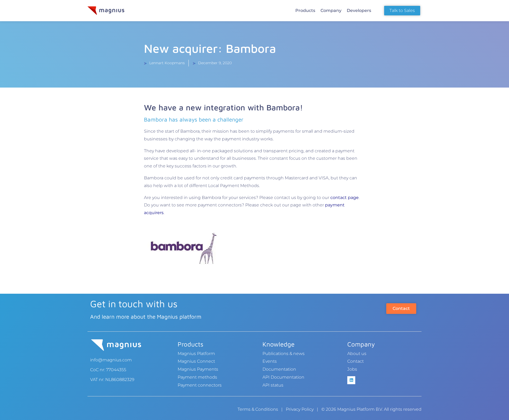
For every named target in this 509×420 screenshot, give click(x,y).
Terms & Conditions (258, 409)
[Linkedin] (351, 380)
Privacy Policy (300, 409)
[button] (305, 11)
